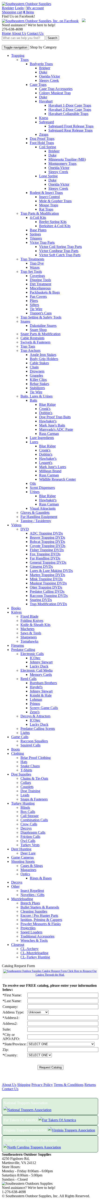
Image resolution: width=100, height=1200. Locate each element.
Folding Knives (31, 621)
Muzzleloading (22, 899)
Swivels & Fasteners (35, 342)
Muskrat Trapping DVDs (48, 583)
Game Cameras (22, 857)
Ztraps (43, 134)
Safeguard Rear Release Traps (70, 130)
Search (52, 38)
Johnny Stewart (41, 662)
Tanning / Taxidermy (35, 521)
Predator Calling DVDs (47, 591)
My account (35, 8)
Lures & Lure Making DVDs (51, 571)
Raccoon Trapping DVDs (49, 596)
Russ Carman (49, 434)
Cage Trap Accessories (56, 89)
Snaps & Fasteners (34, 799)
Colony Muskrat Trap (55, 93)
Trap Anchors (30, 350)
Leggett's (45, 463)
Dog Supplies (21, 774)
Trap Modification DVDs (48, 604)
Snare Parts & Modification (40, 334)
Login (19, 8)
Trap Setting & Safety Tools (40, 317)
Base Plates (38, 230)
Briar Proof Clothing (35, 758)
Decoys (26, 828)
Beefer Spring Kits (53, 222)
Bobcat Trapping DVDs (47, 542)
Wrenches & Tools (34, 940)
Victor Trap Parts (42, 242)
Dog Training (30, 791)
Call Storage (29, 816)
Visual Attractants (43, 508)
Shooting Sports (23, 861)
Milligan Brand (50, 471)
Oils (33, 483)
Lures (34, 442)
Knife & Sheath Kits (35, 625)
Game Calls (19, 737)
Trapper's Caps (41, 313)
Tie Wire (36, 309)
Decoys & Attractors (35, 716)
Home (6, 33)
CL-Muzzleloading (34, 953)
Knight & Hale (41, 695)
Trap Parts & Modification (39, 213)
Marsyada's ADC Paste (56, 429)
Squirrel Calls (30, 745)
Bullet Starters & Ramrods (39, 907)
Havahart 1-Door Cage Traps (69, 105)
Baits (33, 400)
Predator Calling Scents (37, 729)
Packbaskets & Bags (45, 292)
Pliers (34, 301)
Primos (35, 704)
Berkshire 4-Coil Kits (54, 226)
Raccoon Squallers (34, 741)
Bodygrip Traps (41, 64)
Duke (43, 72)
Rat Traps (46, 209)
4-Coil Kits (38, 218)
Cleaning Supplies (33, 911)
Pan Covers (38, 296)
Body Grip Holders (44, 359)
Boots (15, 749)
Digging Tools (40, 280)
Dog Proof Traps (42, 139)
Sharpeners (28, 637)
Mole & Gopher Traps (55, 201)
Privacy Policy (42, 1085)
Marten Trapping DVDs (47, 575)
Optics (25, 874)
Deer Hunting (21, 849)
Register (8, 8)
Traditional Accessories (37, 936)
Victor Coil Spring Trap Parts (60, 247)
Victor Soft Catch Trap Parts (59, 255)
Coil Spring (47, 147)
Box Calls (27, 812)
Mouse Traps (48, 205)
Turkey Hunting (23, 803)
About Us (19, 33)
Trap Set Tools (31, 272)
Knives (16, 612)
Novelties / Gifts (32, 895)
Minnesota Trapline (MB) (67, 159)
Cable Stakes (39, 363)
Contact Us (35, 33)
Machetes (27, 629)
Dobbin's (45, 413)
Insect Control (49, 197)
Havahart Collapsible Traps (68, 114)
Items (28, 12)
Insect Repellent (32, 891)
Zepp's (35, 712)
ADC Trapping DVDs (46, 533)
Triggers (36, 238)
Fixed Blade (29, 616)
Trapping (17, 55)
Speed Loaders (31, 932)
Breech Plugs (30, 903)
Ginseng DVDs (41, 566)
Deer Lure (28, 853)
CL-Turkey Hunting (35, 957)
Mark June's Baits (52, 425)
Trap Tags (27, 346)
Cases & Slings (31, 866)
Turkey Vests (30, 845)
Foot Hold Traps (42, 143)
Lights (25, 733)
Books (16, 608)
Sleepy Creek (49, 80)
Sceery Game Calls (44, 708)
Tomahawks (29, 641)
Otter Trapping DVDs (46, 587)
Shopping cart (12, 12)
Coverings (37, 276)
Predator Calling (23, 650)
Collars (25, 783)
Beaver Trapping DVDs (47, 537)
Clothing (17, 753)
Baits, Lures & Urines (36, 396)
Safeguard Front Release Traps (70, 126)
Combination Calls (34, 820)
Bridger (44, 68)
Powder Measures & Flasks (40, 924)
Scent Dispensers (42, 488)
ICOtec (35, 658)
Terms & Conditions (68, 1085)
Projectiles (28, 928)
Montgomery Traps (62, 163)
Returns (90, 1085)
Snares (25, 321)
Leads (24, 795)
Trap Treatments (32, 259)
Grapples (36, 375)
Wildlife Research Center (57, 479)
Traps (24, 60)
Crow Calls (28, 824)
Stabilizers (37, 388)
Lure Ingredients (42, 438)
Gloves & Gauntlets (35, 512)
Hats (23, 762)
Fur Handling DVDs (45, 558)
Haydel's (36, 687)
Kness (43, 118)
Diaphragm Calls (32, 832)
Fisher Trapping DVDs (47, 550)
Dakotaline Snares (43, 326)
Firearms (17, 645)
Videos (16, 525)
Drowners (37, 371)
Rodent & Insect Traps (46, 193)
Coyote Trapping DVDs (47, 546)
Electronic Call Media (36, 670)
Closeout (17, 945)
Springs (35, 234)
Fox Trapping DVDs (45, 554)
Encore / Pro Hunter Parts (39, 915)
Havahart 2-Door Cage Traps (69, 109)
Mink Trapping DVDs (46, 579)
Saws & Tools (30, 633)
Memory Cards (41, 675)
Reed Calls (28, 679)
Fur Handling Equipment (38, 517)
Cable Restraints (32, 338)
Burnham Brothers (43, 683)
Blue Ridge (47, 404)
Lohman (36, 699)
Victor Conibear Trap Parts (58, 251)
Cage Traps (38, 85)
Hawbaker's (48, 421)
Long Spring (48, 176)
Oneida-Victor (49, 76)
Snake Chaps (30, 766)
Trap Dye (37, 263)
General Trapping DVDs (48, 562)
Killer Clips (38, 380)
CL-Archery (29, 949)
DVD (24, 529)
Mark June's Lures (52, 467)
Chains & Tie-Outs (34, 778)
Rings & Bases (41, 878)
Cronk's (44, 409)
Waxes (35, 267)
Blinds (25, 807)
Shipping (23, 1085)
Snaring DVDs (41, 600)
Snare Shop (38, 330)
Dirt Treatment (40, 284)
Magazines (28, 870)
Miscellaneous (40, 288)
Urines (35, 492)
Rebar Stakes (39, 384)
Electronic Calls (32, 654)
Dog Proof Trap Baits (55, 417)
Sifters (34, 305)
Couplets (26, 787)
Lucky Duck (39, 666)
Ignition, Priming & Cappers (41, 920)
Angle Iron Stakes (43, 355)
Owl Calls (27, 841)
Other (15, 886)
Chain (34, 367)
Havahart (46, 101)
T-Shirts (26, 770)
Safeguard (46, 122)
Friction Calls (30, 837)
